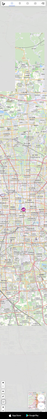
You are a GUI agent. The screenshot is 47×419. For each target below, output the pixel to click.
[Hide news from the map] (3, 396)
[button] (23, 209)
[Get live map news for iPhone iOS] (15, 415)
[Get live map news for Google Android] (32, 415)
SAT (3, 402)
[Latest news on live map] (4, 3)
